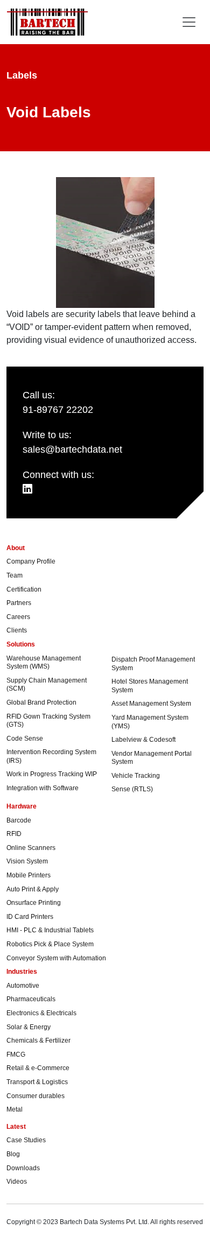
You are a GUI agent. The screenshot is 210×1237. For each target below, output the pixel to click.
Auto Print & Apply (32, 889)
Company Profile (30, 561)
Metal (14, 1109)
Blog (13, 1154)
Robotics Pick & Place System (50, 944)
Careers (18, 617)
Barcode (18, 820)
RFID (14, 834)
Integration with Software (42, 788)
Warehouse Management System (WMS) (43, 663)
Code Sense (24, 738)
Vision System (27, 861)
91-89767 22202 (58, 409)
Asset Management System (151, 703)
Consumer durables (35, 1096)
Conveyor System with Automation (56, 958)
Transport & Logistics (37, 1082)
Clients (16, 630)
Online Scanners (30, 848)
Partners (18, 603)
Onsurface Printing (33, 902)
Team (14, 575)
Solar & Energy (28, 1027)
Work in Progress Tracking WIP (51, 774)
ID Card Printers (29, 916)
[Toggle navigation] (189, 22)
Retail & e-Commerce (37, 1068)
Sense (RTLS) (132, 789)
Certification (23, 589)
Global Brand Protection (41, 702)
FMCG (15, 1054)
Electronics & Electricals (41, 1013)
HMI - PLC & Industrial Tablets (50, 930)
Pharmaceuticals (30, 999)
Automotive (22, 985)
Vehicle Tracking (135, 775)
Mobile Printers (28, 875)
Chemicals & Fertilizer (38, 1040)
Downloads (23, 1168)
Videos (16, 1181)
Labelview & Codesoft (143, 739)
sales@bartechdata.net (72, 449)
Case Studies (26, 1140)
